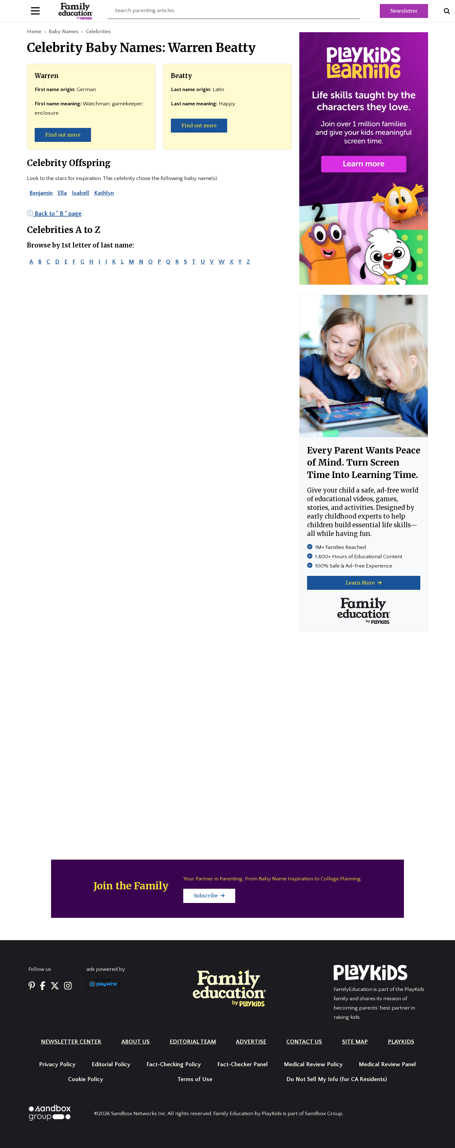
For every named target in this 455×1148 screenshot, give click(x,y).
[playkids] (363, 158)
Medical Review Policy (313, 1064)
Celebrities (98, 31)
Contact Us (304, 1042)
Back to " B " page (57, 213)
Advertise (251, 1042)
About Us (135, 1042)
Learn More (361, 583)
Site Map (355, 1042)
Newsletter (404, 11)
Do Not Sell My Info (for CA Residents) (336, 1079)
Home (34, 31)
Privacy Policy (57, 1064)
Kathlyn (104, 193)
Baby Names (64, 31)
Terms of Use (194, 1079)
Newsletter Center (71, 1042)
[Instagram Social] (68, 986)
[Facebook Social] (43, 986)
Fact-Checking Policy (173, 1064)
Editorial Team (193, 1042)
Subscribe (206, 895)
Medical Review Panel (387, 1064)
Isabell (80, 193)
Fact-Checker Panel (242, 1064)
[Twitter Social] (54, 986)
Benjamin (41, 193)
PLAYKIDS (401, 1042)
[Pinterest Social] (31, 986)
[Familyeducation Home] (229, 988)
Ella (62, 193)
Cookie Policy (85, 1079)
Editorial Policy (111, 1064)
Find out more (62, 135)
